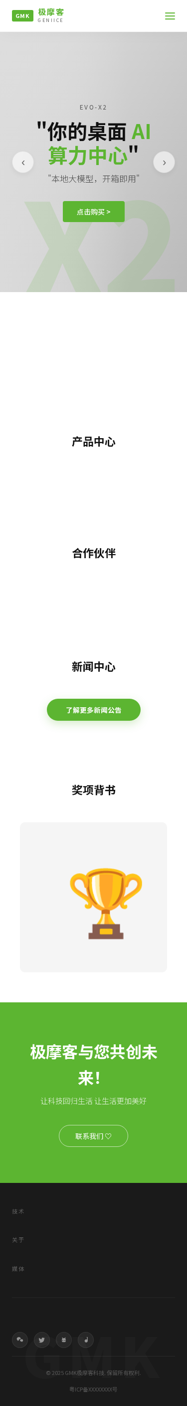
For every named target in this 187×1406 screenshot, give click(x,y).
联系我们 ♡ (93, 1136)
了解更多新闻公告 (94, 710)
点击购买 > (94, 212)
